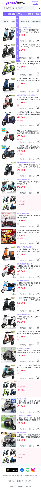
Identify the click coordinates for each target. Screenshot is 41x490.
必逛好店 (17, 42)
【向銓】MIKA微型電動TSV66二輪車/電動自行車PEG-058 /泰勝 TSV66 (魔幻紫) (28, 98)
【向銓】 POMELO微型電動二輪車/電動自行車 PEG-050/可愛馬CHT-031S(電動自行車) (28, 366)
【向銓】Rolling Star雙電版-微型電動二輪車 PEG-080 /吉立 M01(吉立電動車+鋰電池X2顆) (28, 250)
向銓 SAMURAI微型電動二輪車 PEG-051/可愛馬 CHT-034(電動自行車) (28, 46)
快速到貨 (17, 28)
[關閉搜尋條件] (13, 8)
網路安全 (13, 486)
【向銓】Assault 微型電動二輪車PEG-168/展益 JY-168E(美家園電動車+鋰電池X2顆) (28, 299)
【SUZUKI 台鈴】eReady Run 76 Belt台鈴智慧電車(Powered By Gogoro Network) (28, 113)
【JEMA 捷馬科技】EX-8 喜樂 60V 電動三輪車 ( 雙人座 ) (28, 284)
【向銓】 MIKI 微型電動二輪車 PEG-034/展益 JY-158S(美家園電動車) (28, 62)
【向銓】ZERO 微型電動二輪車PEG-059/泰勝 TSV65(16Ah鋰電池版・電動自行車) (28, 166)
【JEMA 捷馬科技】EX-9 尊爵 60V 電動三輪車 (28, 216)
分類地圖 (28, 486)
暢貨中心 (17, 23)
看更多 (17, 59)
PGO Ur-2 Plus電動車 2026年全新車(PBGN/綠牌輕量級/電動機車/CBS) (28, 132)
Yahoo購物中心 (15, 3)
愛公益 (17, 55)
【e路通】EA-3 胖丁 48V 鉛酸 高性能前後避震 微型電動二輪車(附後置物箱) (28, 351)
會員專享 (17, 51)
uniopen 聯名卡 (27, 14)
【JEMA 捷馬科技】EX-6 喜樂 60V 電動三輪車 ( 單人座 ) (28, 267)
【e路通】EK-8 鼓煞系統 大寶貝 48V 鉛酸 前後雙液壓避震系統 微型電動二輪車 (28, 436)
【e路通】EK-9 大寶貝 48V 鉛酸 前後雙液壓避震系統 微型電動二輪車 (28, 402)
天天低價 (17, 32)
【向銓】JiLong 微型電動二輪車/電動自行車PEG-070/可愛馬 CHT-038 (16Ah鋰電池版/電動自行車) (28, 31)
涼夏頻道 (17, 37)
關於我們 (20, 481)
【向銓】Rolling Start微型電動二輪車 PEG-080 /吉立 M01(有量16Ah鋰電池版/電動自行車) (28, 79)
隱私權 (20, 486)
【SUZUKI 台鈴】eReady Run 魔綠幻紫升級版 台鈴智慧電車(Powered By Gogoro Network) (28, 147)
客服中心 (11, 481)
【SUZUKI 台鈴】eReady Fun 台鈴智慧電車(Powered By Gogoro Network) (28, 231)
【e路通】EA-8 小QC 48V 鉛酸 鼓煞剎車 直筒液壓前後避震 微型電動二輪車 (28, 419)
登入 (35, 3)
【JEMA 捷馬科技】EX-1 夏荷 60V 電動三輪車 (28, 318)
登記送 (17, 19)
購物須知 (28, 481)
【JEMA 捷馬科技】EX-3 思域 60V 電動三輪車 (28, 183)
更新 (36, 475)
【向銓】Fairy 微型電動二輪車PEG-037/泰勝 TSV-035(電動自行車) (28, 332)
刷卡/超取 (17, 46)
